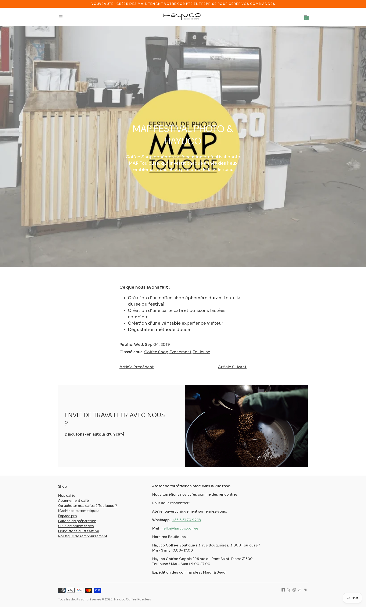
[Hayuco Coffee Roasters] (182, 16)
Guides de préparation (77, 521)
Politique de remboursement (82, 536)
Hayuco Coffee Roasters (133, 599)
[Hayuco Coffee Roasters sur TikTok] (299, 589)
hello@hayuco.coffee (179, 528)
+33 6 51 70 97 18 (186, 520)
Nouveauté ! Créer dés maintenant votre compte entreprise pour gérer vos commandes (183, 4)
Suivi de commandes (76, 526)
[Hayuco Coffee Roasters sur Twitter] (288, 589)
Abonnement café (73, 500)
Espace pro (67, 516)
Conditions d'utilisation (78, 531)
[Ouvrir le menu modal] (60, 16)
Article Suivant (232, 367)
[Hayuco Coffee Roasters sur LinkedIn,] (305, 589)
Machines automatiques (78, 511)
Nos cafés (67, 495)
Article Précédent (136, 367)
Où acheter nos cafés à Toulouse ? (87, 506)
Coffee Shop (156, 352)
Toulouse (201, 352)
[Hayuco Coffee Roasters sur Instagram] (294, 589)
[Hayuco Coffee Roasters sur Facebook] (283, 589)
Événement (180, 352)
